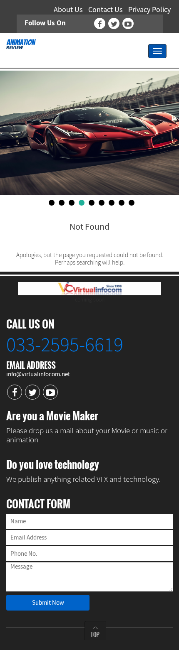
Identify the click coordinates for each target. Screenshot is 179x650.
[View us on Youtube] (128, 23)
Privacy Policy (149, 9)
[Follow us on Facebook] (99, 23)
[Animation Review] (21, 43)
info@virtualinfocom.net (38, 374)
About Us (68, 9)
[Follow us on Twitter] (113, 23)
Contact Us (105, 9)
